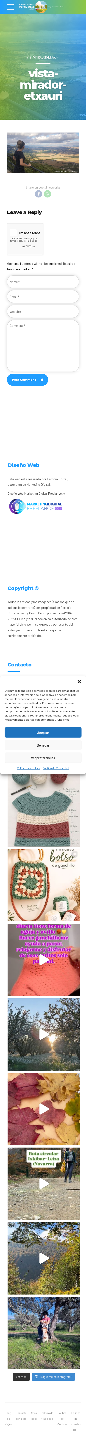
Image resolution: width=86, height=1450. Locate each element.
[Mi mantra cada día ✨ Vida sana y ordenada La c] (44, 1333)
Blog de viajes (8, 1418)
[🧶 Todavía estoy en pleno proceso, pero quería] (44, 810)
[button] (79, 681)
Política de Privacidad (56, 768)
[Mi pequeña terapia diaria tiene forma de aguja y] (44, 960)
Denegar (43, 745)
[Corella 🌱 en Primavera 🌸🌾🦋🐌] (44, 1034)
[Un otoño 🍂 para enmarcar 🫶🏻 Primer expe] (44, 1109)
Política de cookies (28, 768)
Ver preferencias (43, 758)
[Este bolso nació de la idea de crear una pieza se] (44, 885)
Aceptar (43, 732)
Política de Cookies (62, 1418)
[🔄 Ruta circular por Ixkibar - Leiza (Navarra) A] (44, 1184)
